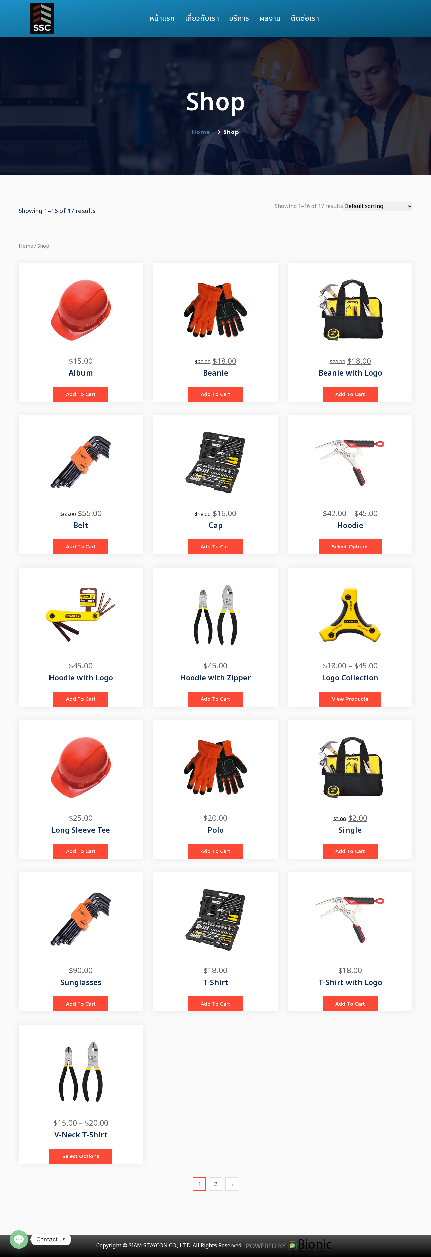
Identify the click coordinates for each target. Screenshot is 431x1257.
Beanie (215, 373)
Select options (350, 547)
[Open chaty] (19, 1239)
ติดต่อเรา (305, 18)
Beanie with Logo (350, 373)
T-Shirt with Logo (350, 982)
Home (202, 132)
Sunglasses (80, 982)
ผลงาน (270, 18)
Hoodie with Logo (81, 678)
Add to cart (81, 394)
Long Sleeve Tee (81, 830)
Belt (80, 525)
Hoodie (350, 525)
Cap (216, 525)
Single (350, 830)
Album (81, 373)
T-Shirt (215, 982)
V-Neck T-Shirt (80, 1135)
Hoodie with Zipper (215, 678)
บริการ (239, 18)
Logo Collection (350, 678)
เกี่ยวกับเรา (202, 18)
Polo (216, 830)
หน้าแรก (162, 18)
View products (350, 699)
